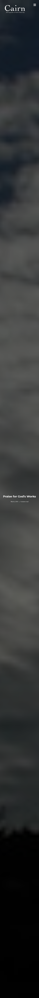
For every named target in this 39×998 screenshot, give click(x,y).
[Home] (15, 8)
